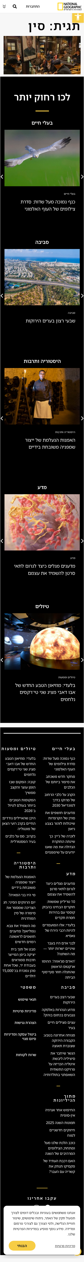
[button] (78, 17)
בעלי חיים (69, 194)
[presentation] (2, 177)
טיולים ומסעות (66, 677)
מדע (72, 558)
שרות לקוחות (26, 1054)
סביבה (71, 313)
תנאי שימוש (27, 999)
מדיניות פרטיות (24, 1011)
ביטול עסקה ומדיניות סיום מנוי (20, 1036)
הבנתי (22, 1245)
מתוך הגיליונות (64, 1098)
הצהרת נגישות (25, 1022)
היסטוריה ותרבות (65, 432)
